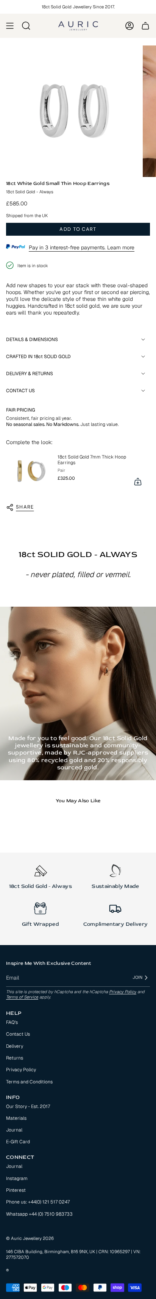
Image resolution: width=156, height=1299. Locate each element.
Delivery (14, 1046)
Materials (16, 1118)
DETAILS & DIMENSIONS (32, 339)
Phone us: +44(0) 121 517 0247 (38, 1202)
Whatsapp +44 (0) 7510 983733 (39, 1214)
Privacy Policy (122, 991)
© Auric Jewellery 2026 (30, 1238)
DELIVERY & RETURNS (29, 374)
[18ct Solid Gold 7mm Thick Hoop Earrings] (28, 471)
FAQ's (12, 1022)
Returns (14, 1058)
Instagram (17, 1178)
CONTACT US (20, 391)
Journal (14, 1130)
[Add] (138, 482)
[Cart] (145, 25)
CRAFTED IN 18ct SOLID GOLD (38, 357)
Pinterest (16, 1190)
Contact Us (18, 1034)
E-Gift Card (18, 1142)
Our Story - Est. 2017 (28, 1106)
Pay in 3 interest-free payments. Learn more (81, 247)
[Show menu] (9, 25)
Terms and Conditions (29, 1082)
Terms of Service (22, 997)
